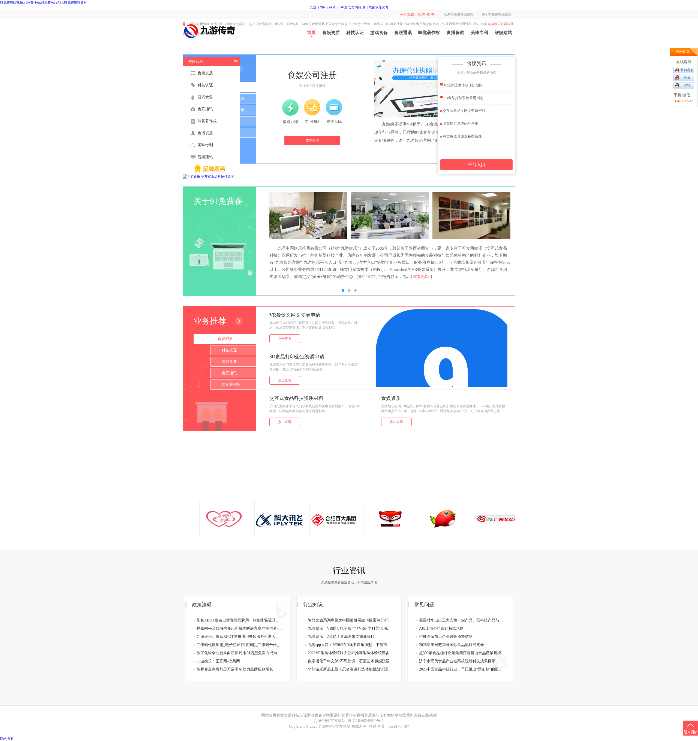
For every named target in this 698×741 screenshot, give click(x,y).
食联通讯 (403, 32)
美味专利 (479, 32)
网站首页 (268, 715)
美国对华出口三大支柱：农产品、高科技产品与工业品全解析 (462, 620)
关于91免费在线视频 (496, 14)
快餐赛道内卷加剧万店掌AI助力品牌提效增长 (235, 669)
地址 (687, 77)
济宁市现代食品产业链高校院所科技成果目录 (457, 661)
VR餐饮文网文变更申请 (294, 315)
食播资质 (455, 32)
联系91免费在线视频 (458, 14)
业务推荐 (210, 320)
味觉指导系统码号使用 (460, 123)
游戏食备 (379, 32)
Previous (192, 235)
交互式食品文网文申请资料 (463, 111)
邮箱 (687, 85)
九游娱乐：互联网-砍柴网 (218, 661)
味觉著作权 (429, 32)
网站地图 (6, 738)
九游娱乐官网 (497, 24)
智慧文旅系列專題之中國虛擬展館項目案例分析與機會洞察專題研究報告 (351, 620)
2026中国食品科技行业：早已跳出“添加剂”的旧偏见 (462, 669)
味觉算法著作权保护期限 (463, 85)
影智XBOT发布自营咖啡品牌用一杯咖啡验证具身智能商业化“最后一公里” (239, 620)
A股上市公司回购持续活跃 (441, 628)
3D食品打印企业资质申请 (296, 356)
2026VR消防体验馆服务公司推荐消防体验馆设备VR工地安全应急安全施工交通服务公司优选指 (351, 653)
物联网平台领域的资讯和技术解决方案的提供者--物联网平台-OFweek (239, 628)
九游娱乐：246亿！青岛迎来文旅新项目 (341, 637)
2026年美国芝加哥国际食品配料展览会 (451, 645)
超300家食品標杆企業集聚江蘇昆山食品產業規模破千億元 (462, 653)
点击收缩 (682, 52)
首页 (311, 32)
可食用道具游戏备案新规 (462, 136)
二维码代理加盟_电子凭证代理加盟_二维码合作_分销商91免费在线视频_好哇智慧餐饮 (239, 645)
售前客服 (687, 70)
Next (505, 235)
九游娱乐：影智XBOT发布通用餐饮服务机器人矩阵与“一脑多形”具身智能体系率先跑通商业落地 (239, 637)
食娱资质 (331, 32)
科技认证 (355, 32)
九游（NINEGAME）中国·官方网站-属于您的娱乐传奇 (349, 7)
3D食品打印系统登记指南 (463, 98)
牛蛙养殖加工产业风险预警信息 (446, 637)
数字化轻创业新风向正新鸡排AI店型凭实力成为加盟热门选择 (239, 653)
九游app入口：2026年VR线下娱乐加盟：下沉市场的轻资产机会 (351, 645)
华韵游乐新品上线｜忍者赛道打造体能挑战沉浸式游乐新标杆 (351, 669)
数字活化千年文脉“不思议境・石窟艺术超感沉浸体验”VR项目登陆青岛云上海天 (351, 661)
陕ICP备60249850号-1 (366, 721)
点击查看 (284, 339)
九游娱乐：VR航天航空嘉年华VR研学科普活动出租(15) (351, 628)
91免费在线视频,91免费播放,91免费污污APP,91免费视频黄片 (43, 2)
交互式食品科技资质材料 (296, 398)
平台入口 (192, 33)
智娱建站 (503, 32)
